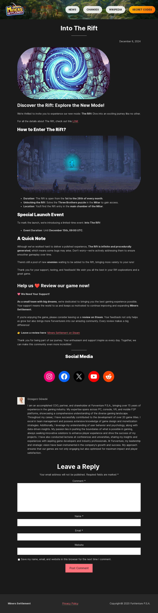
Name (79, 516)
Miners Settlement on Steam (63, 332)
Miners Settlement (19, 603)
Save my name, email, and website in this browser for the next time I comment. (66, 559)
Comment (79, 480)
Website (79, 544)
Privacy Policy (70, 603)
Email (79, 530)
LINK (75, 121)
